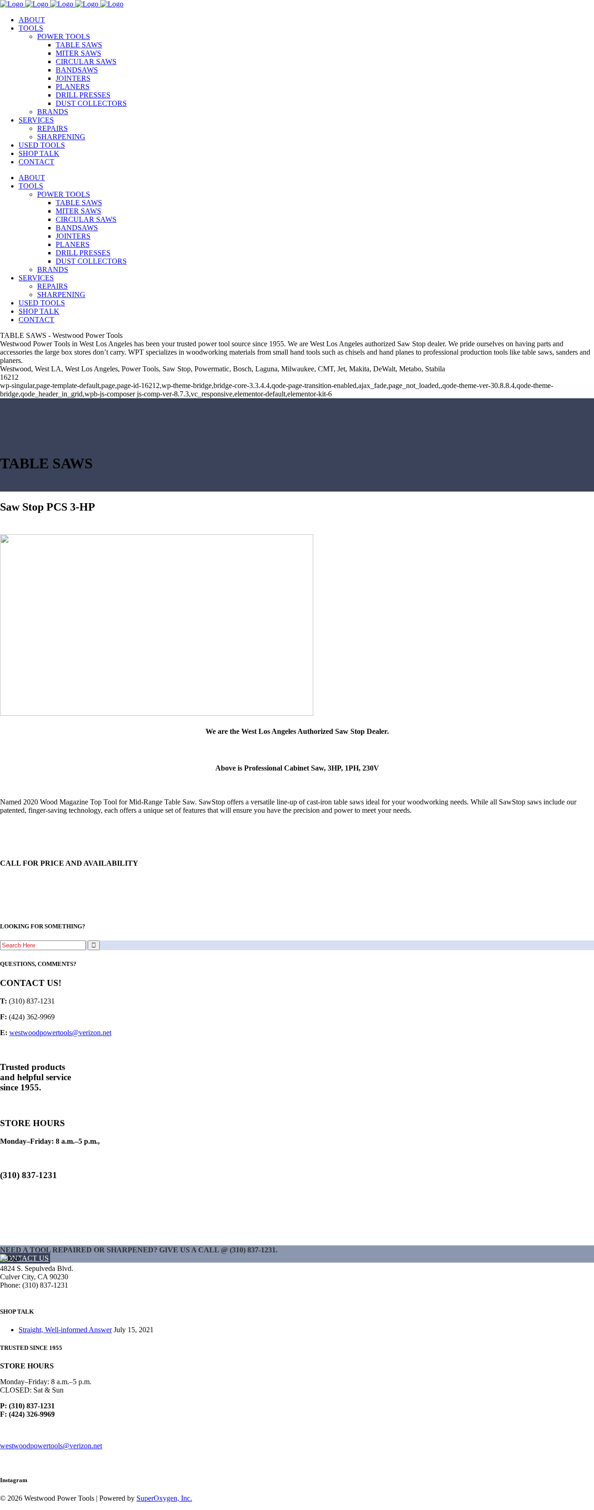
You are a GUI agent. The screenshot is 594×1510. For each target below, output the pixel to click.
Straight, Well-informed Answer (65, 1330)
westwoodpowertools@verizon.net (60, 1033)
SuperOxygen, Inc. (164, 1498)
